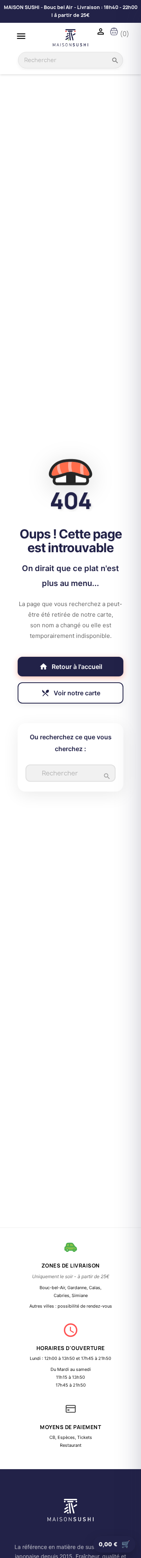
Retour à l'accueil (70, 666)
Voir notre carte (70, 693)
